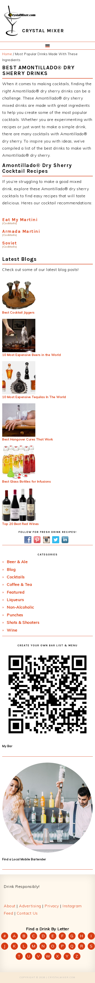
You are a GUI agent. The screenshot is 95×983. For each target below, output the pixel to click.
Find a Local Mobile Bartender (24, 859)
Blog (11, 569)
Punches (15, 614)
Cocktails (16, 576)
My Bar (7, 746)
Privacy (52, 905)
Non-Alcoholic (20, 607)
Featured (16, 592)
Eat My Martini (20, 219)
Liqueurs (15, 599)
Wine (12, 630)
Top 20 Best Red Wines (20, 524)
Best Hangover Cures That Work (27, 439)
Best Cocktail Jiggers (18, 312)
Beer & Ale (17, 561)
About (9, 905)
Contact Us (27, 913)
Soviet (9, 243)
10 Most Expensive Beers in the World (31, 355)
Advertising (30, 905)
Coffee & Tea (19, 584)
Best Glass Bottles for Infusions (26, 481)
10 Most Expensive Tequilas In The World (34, 397)
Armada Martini (21, 231)
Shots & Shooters (23, 622)
